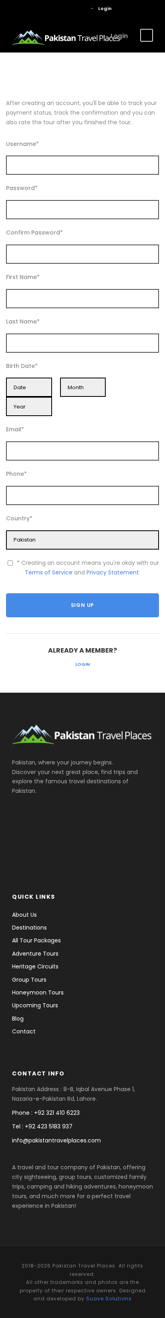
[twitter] (67, 8)
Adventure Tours (35, 954)
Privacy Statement (113, 572)
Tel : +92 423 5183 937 (42, 1126)
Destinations (29, 928)
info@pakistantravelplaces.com (56, 1140)
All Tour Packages (36, 940)
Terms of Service (48, 572)
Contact (24, 1031)
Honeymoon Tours (38, 992)
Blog (18, 1019)
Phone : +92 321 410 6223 (46, 1113)
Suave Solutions (109, 1298)
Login (82, 664)
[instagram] (79, 8)
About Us (24, 915)
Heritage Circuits (35, 966)
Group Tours (29, 980)
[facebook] (55, 8)
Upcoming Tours (35, 1005)
